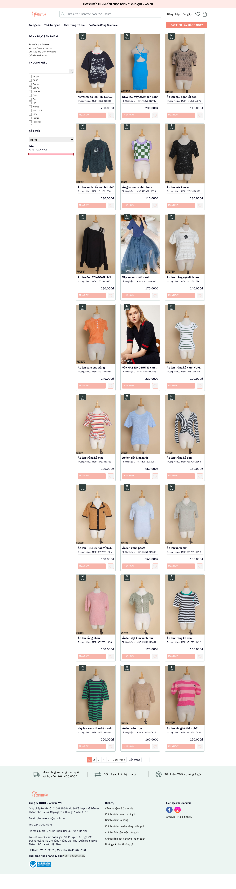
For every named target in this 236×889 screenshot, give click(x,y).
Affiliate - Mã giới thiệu (179, 816)
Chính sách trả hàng (116, 819)
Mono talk (37, 110)
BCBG (35, 80)
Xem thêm (95, 60)
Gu (34, 99)
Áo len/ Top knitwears (39, 44)
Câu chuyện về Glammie (119, 808)
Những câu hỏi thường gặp (120, 844)
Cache (36, 84)
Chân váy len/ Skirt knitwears (42, 51)
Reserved (37, 121)
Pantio (36, 118)
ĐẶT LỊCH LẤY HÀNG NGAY (186, 25)
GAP (35, 95)
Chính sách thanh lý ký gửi (120, 814)
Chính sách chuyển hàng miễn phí (124, 826)
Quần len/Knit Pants (38, 55)
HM (34, 103)
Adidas (36, 76)
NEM (35, 114)
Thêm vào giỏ (95, 67)
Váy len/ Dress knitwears (40, 48)
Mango (36, 106)
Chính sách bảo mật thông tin (122, 832)
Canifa (36, 87)
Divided (36, 91)
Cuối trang (119, 759)
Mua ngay (84, 114)
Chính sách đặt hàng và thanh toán (125, 838)
